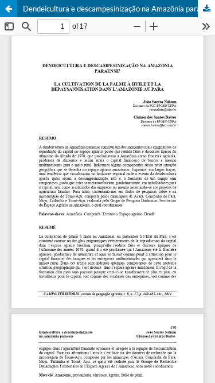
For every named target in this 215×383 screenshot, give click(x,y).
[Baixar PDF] (206, 8)
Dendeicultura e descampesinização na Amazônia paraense (119, 8)
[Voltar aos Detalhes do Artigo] (8, 8)
